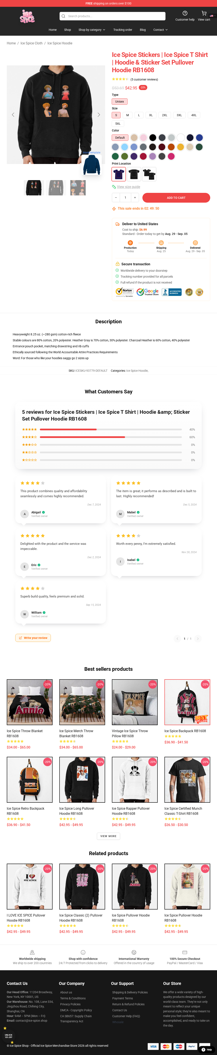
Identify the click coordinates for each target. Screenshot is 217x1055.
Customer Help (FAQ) (126, 1016)
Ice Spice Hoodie (59, 43)
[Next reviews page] (198, 639)
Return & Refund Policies (128, 1004)
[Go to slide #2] (56, 187)
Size (115, 108)
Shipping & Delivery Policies (130, 992)
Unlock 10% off (8, 1036)
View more (108, 836)
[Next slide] (98, 114)
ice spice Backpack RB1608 (185, 731)
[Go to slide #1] (34, 187)
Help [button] (209, 1049)
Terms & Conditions (73, 998)
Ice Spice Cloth (32, 43)
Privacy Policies (70, 1004)
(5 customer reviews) (144, 79)
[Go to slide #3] (78, 187)
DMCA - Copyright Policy (76, 1010)
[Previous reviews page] (177, 639)
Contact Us (119, 1010)
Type (115, 94)
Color (115, 130)
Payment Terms (122, 998)
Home (11, 43)
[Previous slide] (13, 114)
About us (66, 992)
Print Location (121, 163)
